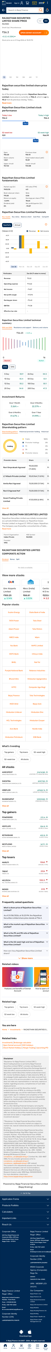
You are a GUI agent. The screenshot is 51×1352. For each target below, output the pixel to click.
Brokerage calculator (22, 1042)
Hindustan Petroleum (14, 737)
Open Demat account (12, 1045)
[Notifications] (47, 10)
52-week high (39, 752)
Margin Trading (29, 1048)
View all (5, 806)
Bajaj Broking (34, 1313)
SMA (12, 367)
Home (4, 1029)
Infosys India (37, 654)
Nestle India (37, 729)
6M (30, 77)
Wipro (37, 637)
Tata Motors (37, 629)
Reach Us (6, 1224)
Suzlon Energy (14, 612)
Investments (15, 1029)
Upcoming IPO (42, 1048)
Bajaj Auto (37, 704)
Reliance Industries (37, 671)
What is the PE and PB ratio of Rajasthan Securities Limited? (21, 934)
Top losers (24, 752)
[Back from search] (3, 10)
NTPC (14, 687)
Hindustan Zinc (37, 712)
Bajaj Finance (14, 695)
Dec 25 (29, 267)
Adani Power (14, 629)
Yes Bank (14, 646)
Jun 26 (13, 267)
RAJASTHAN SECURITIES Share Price (36, 1029)
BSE (46, 21)
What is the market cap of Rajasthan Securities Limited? (24, 925)
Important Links (9, 1218)
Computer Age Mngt (37, 687)
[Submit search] (41, 10)
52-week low (9, 759)
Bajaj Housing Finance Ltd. (38, 1310)
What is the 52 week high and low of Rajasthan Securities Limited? (24, 943)
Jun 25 (45, 267)
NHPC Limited (37, 646)
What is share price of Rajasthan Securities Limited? (22, 909)
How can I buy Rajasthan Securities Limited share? (23, 952)
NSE (40, 21)
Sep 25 (37, 267)
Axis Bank (14, 729)
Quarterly (7, 225)
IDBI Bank (37, 737)
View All (5, 508)
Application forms (10, 1199)
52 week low (9, 1014)
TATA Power (14, 621)
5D (10, 77)
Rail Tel (37, 662)
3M (23, 77)
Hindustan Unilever (14, 712)
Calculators (7, 1212)
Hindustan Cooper (37, 720)
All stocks (25, 759)
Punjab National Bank (14, 671)
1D (4, 77)
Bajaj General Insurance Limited (37, 1300)
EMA (5, 367)
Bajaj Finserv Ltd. (35, 1293)
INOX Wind (14, 704)
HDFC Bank (14, 654)
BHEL (14, 662)
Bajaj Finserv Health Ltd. (37, 1316)
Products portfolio (10, 1205)
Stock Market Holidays (12, 1048)
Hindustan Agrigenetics (37, 679)
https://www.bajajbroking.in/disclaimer (18, 1176)
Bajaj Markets (34, 1307)
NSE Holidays (27, 1045)
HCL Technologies (13, 720)
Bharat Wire (14, 679)
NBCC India (14, 637)
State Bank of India (37, 612)
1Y (37, 77)
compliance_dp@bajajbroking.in (15, 1163)
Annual (17, 225)
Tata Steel (37, 621)
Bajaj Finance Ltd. (35, 1296)
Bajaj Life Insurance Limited (38, 1304)
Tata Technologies (37, 695)
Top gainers (9, 752)
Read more (7, 103)
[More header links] (47, 3)
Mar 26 (21, 267)
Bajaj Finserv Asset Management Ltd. (36, 1320)
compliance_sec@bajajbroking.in (16, 1157)
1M (17, 77)
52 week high (39, 1007)
